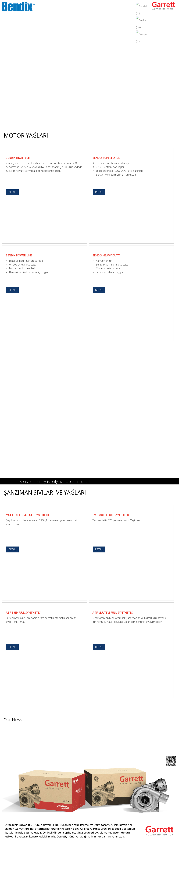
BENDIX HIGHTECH (18, 158)
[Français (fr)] (143, 37)
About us (79, 7)
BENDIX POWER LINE (19, 255)
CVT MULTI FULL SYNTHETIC (111, 515)
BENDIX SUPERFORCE (106, 158)
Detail (12, 192)
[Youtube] (98, 866)
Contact (127, 7)
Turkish (85, 481)
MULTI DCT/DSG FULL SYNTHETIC (28, 515)
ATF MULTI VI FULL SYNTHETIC (112, 613)
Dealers (115, 7)
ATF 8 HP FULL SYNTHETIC (23, 613)
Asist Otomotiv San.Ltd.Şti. (99, 872)
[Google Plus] (92, 866)
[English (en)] (143, 23)
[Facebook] (81, 866)
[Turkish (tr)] (143, 9)
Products (93, 7)
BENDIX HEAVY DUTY (106, 255)
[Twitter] (87, 866)
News (105, 7)
